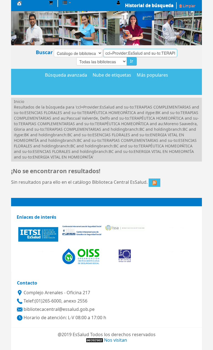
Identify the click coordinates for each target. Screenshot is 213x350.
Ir (131, 61)
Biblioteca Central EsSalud (30, 3)
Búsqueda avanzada (66, 75)
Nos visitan (115, 340)
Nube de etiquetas (112, 75)
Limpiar (188, 5)
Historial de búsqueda (149, 5)
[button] (50, 3)
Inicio (19, 102)
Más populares (152, 75)
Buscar (44, 52)
